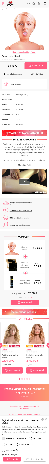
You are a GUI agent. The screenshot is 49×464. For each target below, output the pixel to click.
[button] (24, 84)
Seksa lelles (8, 8)
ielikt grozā (14, 370)
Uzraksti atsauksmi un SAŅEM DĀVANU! (24, 414)
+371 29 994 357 (24, 393)
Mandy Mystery (22, 95)
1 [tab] (19, 379)
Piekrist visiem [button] (12, 459)
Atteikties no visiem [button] (34, 459)
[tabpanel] (12, 349)
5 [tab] (29, 379)
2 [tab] (22, 379)
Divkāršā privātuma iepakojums (24, 264)
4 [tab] (27, 379)
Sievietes (16, 8)
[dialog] (24, 440)
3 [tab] (24, 379)
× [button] (46, 419)
